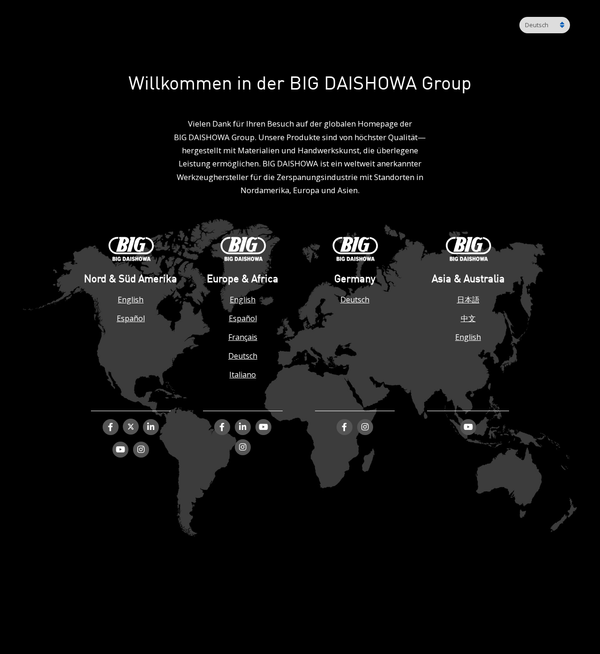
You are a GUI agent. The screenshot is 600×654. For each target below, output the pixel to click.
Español (131, 318)
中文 (468, 318)
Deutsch (242, 356)
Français (242, 337)
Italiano (242, 374)
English (130, 299)
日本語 (468, 299)
